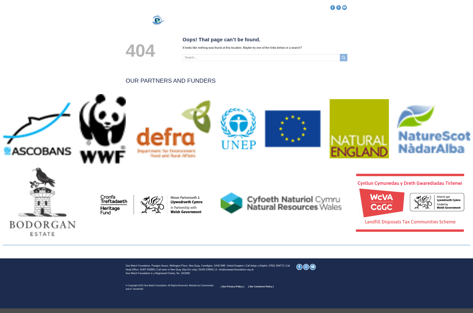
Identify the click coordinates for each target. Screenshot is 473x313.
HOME (190, 20)
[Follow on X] (338, 7)
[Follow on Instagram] (306, 267)
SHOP (308, 20)
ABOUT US (204, 20)
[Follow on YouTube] (344, 7)
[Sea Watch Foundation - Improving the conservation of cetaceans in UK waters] (152, 20)
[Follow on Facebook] (332, 7)
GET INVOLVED (226, 20)
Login (343, 20)
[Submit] (343, 57)
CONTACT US (327, 20)
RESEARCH (270, 20)
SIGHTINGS (249, 20)
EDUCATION (291, 20)
